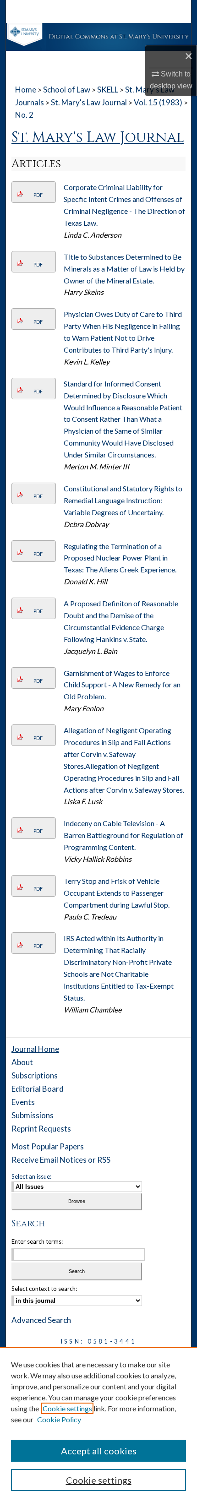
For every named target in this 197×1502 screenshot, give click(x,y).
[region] (98, 1424)
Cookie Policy (59, 1419)
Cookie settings (67, 1408)
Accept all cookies (99, 1450)
